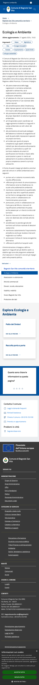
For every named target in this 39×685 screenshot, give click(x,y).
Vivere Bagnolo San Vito (12, 295)
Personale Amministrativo (14, 497)
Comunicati (9, 571)
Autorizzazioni (13, 555)
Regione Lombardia (10, 2)
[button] (19, 681)
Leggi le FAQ (9, 633)
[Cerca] (34, 9)
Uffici (6, 487)
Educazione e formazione (17, 538)
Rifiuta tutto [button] (19, 677)
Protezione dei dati (10, 299)
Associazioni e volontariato (13, 277)
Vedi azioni (5, 263)
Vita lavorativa (10, 518)
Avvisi (7, 574)
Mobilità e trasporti (11, 528)
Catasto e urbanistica (12, 524)
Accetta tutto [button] (19, 672)
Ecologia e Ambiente (11, 273)
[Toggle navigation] (4, 9)
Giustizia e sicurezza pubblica (18, 541)
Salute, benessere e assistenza (19, 551)
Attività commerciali (11, 281)
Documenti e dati (11, 500)
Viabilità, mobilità (10, 290)
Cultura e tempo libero (13, 514)
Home (4, 18)
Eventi (7, 587)
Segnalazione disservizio (13, 630)
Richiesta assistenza (12, 636)
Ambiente (11, 548)
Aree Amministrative (12, 484)
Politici (7, 494)
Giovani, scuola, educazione (13, 286)
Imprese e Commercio (12, 521)
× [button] (36, 651)
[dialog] (19, 667)
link (9, 668)
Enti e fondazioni (11, 490)
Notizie (7, 568)
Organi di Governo (11, 480)
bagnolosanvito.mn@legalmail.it (16, 614)
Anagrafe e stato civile (13, 511)
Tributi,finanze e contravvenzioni (20, 545)
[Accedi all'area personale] (31, 2)
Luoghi (7, 584)
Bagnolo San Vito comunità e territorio (16, 20)
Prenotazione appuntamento (15, 626)
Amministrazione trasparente (15, 647)
